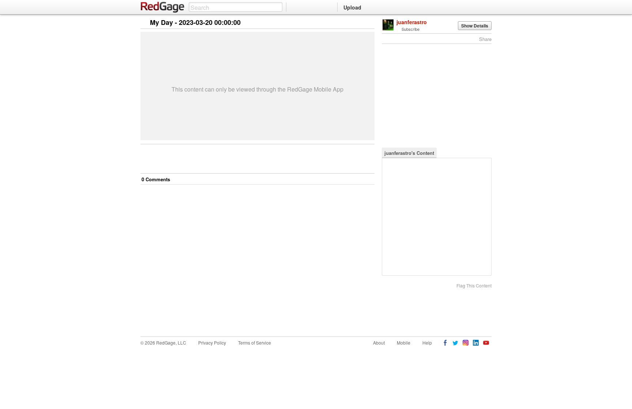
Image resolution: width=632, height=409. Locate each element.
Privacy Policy (212, 342)
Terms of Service (254, 342)
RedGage (162, 7)
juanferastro (411, 22)
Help (427, 342)
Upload (352, 7)
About (379, 342)
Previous (369, 23)
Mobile (403, 342)
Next (359, 23)
